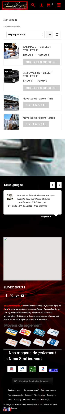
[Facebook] (6, 295)
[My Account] (41, 5)
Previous (52, 185)
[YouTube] (22, 295)
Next (59, 185)
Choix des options (41, 62)
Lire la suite (36, 105)
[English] (5, 409)
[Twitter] (11, 295)
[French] (9, 409)
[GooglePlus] (17, 295)
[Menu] (59, 5)
